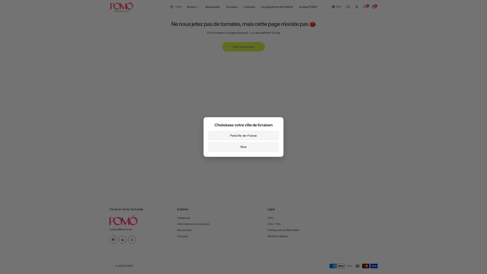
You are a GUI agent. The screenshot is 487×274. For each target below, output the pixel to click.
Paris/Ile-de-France (243, 135)
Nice (243, 147)
